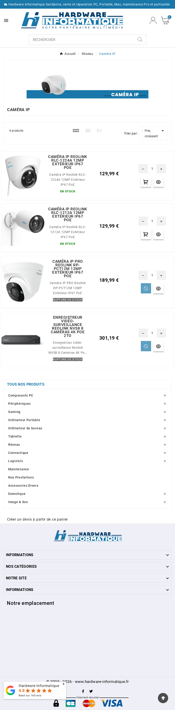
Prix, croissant (155, 133)
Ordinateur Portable (24, 420)
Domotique (17, 494)
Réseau (14, 444)
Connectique (18, 453)
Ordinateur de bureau (25, 428)
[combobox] (81, 39)
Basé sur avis (30, 695)
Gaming (14, 412)
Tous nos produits (25, 384)
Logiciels (15, 461)
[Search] (140, 39)
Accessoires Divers (23, 485)
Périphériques (19, 403)
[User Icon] (153, 20)
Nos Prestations (21, 477)
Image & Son (18, 502)
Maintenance (18, 469)
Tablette (15, 436)
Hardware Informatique (39, 686)
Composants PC (20, 395)
